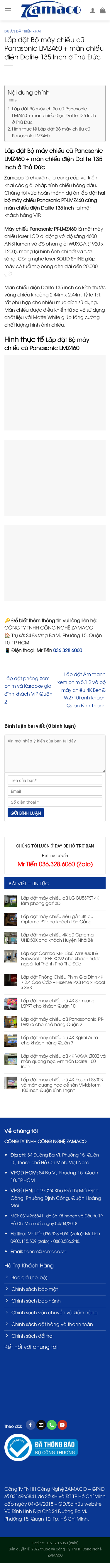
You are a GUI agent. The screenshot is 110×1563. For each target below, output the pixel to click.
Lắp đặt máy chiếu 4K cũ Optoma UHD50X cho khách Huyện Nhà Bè (57, 937)
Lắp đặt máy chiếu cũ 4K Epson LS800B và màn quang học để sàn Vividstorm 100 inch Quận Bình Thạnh (62, 1084)
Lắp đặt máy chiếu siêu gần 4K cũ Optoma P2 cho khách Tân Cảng (57, 918)
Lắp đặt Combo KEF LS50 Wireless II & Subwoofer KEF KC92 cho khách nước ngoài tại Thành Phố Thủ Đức (61, 958)
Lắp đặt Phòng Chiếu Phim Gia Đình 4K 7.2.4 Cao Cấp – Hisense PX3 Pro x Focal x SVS (63, 982)
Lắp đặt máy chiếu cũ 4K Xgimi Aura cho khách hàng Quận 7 (59, 1039)
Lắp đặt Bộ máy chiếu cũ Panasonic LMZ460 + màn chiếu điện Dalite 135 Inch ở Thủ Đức (54, 115)
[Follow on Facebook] (30, 1425)
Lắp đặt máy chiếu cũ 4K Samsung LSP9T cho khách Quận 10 (57, 1003)
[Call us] (52, 1425)
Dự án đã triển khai (22, 31)
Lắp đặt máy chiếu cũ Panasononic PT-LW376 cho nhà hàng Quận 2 (62, 1021)
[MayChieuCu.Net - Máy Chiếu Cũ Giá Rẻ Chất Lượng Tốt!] (50, 10)
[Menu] (7, 10)
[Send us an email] (41, 1425)
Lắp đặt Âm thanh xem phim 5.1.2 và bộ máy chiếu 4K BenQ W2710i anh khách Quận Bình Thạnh (81, 689)
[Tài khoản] (93, 10)
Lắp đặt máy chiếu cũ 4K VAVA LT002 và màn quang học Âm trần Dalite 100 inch (63, 1061)
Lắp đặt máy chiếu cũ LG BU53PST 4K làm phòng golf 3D (60, 900)
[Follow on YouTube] (62, 1425)
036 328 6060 (67, 650)
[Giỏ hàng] (103, 10)
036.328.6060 (56, 1233)
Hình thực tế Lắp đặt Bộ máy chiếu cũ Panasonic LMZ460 (51, 132)
